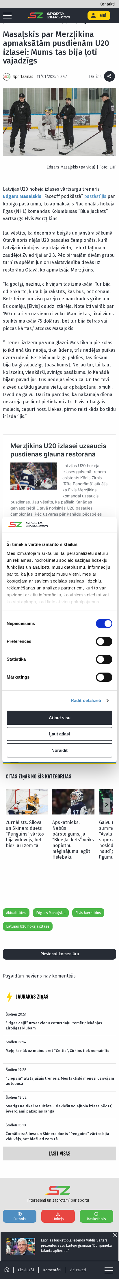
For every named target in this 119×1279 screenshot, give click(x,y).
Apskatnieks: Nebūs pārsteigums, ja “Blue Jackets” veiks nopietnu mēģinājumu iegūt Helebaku (73, 840)
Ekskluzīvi (26, 1270)
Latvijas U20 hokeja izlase (27, 926)
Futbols (19, 1219)
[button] (106, 805)
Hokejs (58, 1219)
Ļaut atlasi (59, 734)
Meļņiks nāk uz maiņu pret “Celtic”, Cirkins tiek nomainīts (57, 1050)
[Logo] (49, 15)
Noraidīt (59, 750)
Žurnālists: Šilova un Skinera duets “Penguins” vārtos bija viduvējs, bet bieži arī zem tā (25, 834)
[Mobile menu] (8, 16)
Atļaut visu (59, 717)
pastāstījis (95, 196)
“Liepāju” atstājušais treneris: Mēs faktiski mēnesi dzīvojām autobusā (60, 1081)
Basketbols (96, 1219)
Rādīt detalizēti (86, 700)
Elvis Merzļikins (88, 913)
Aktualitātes (16, 913)
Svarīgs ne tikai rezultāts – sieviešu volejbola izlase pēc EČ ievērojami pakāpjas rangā (59, 1108)
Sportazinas (23, 76)
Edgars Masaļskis (22, 196)
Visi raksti (78, 1270)
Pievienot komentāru (59, 954)
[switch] (104, 641)
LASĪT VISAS (59, 1153)
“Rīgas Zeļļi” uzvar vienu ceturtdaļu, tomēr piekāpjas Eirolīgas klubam (54, 1025)
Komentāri (52, 1270)
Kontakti (107, 4)
